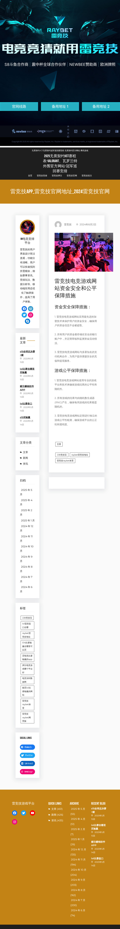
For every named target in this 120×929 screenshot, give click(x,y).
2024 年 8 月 (26, 569)
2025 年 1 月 (28, 520)
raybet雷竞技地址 (26, 635)
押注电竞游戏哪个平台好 (27, 669)
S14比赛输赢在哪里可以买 (27, 646)
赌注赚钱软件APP (27, 388)
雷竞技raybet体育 (26, 704)
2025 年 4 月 (26, 502)
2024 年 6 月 (26, 589)
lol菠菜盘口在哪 (26, 625)
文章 (25, 452)
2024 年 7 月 (26, 579)
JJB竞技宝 (27, 618)
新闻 (25, 457)
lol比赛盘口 (26, 403)
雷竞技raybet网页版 (26, 717)
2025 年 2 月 (26, 512)
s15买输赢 (25, 417)
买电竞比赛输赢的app (27, 657)
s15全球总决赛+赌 (27, 353)
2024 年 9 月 (26, 559)
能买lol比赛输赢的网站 (27, 691)
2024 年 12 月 (26, 528)
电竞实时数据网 (27, 680)
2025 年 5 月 (26, 492)
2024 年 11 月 (26, 538)
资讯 (25, 463)
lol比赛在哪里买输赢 (27, 371)
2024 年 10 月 (26, 548)
